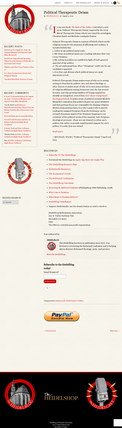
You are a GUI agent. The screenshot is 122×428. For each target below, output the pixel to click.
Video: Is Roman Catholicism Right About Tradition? (17, 122)
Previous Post (50, 331)
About (58, 3)
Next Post (114, 331)
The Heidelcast (83, 3)
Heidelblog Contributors (60, 201)
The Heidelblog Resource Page (63, 164)
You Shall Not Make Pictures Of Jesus (18, 79)
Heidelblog (52, 16)
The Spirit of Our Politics (81, 27)
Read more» (58, 131)
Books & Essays (101, 3)
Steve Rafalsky (9, 116)
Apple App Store (82, 160)
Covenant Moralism (25, 116)
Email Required (51, 272)
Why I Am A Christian (59, 192)
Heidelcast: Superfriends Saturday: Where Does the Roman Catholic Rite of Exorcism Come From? (18, 61)
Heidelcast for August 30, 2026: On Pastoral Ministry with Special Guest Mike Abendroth (18, 52)
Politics (80, 301)
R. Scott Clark (9, 96)
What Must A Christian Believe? (63, 197)
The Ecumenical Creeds (60, 174)
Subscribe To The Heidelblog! (62, 155)
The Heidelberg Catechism (61, 183)
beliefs (66, 99)
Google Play (98, 160)
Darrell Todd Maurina (12, 120)
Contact (68, 3)
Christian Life (60, 301)
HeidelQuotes (71, 301)
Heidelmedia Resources (60, 169)
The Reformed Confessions (61, 178)
